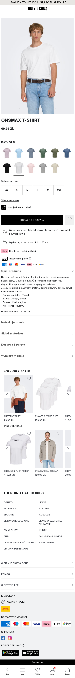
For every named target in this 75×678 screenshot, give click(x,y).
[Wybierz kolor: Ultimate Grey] (42, 168)
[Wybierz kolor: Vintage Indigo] (66, 153)
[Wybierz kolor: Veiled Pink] (30, 168)
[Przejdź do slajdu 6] (49, 109)
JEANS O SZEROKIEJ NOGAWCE (50, 522)
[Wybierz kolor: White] (19, 168)
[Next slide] (68, 395)
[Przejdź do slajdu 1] (20, 109)
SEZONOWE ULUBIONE (16, 520)
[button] (6, 190)
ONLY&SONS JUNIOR (50, 536)
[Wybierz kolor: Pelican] (54, 168)
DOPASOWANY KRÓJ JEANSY (20, 542)
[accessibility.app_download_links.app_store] (32, 653)
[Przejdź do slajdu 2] (26, 109)
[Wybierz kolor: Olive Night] (54, 153)
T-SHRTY (8, 502)
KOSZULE (44, 514)
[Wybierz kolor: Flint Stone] (30, 153)
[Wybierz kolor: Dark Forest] (42, 153)
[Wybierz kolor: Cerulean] (18, 153)
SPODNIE (9, 514)
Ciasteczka (37, 662)
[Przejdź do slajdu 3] (32, 109)
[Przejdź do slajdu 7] (55, 109)
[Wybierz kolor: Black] (6, 168)
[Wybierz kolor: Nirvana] (6, 153)
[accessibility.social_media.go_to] (3, 639)
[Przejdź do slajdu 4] (37, 109)
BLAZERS (44, 508)
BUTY (6, 536)
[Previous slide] (7, 395)
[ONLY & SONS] (37, 9)
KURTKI (43, 530)
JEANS (42, 502)
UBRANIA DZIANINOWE (16, 548)
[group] (18, 399)
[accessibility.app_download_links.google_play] (11, 653)
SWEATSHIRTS (47, 542)
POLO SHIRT (10, 530)
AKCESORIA (10, 508)
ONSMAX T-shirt (20, 120)
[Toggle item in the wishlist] (69, 220)
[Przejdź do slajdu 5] (43, 109)
